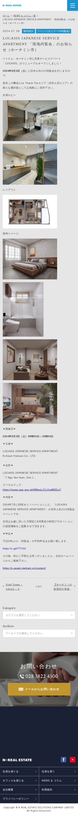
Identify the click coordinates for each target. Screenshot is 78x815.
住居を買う (48, 771)
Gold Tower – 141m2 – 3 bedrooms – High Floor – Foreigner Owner (14, 587)
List (39, 586)
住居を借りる (11, 771)
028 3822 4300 (41, 676)
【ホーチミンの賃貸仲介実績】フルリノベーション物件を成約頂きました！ (63, 587)
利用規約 (47, 789)
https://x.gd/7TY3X (14, 548)
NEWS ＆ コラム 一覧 (24, 16)
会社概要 (8, 789)
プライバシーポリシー (16, 798)
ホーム (6, 16)
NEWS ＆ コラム (52, 780)
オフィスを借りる (13, 780)
